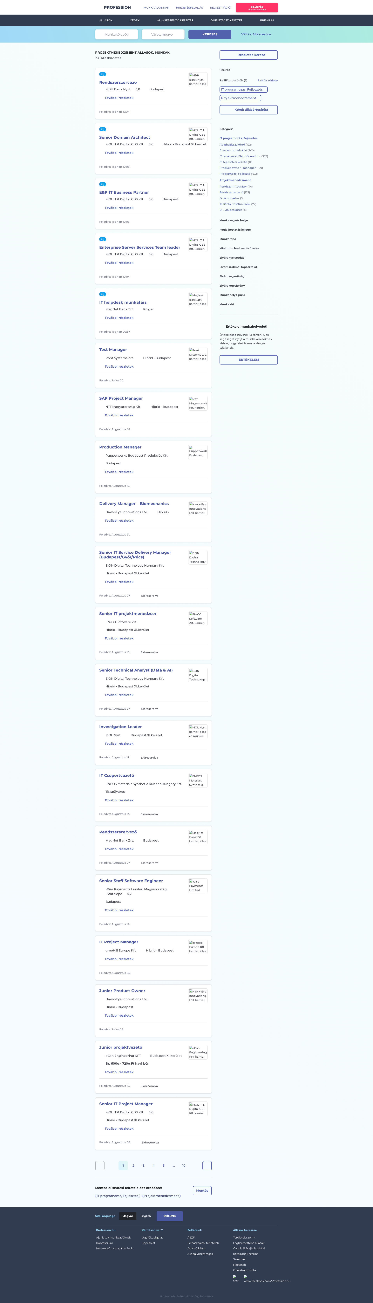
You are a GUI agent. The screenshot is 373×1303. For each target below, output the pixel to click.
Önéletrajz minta (244, 1270)
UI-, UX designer (234, 210)
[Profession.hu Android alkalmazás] (261, 1215)
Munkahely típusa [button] (232, 295)
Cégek (134, 20)
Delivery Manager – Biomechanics (134, 503)
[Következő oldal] (207, 1165)
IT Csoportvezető (116, 775)
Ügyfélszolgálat (152, 1237)
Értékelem (249, 360)
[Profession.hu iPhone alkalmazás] (233, 1215)
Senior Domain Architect (124, 137)
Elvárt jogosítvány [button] (232, 285)
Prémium (267, 20)
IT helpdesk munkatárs (123, 302)
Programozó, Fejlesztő (239, 173)
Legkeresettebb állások (248, 1243)
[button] (244, 89)
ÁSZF (191, 1237)
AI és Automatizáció (237, 150)
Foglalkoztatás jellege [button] (235, 229)
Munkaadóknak (156, 7)
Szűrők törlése (268, 80)
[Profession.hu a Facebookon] (267, 1279)
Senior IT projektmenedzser (128, 613)
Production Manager (120, 447)
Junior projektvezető (120, 1047)
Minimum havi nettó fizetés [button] (239, 248)
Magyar (127, 1216)
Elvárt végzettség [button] (232, 276)
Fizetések (239, 1264)
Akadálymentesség (200, 1254)
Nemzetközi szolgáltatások (114, 1248)
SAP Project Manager (121, 398)
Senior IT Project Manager (126, 1104)
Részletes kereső (251, 55)
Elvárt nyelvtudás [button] (232, 257)
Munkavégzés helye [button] (234, 220)
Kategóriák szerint (245, 1254)
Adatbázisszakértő (236, 144)
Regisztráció (220, 7)
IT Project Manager (118, 942)
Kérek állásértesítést (251, 110)
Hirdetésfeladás (189, 7)
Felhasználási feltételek (203, 1243)
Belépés (257, 8)
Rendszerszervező (118, 82)
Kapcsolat (148, 1243)
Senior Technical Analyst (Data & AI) (136, 670)
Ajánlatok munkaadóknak (113, 1237)
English (145, 1216)
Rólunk (170, 1216)
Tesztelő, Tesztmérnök (238, 204)
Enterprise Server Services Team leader (139, 247)
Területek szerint (244, 1237)
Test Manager (113, 349)
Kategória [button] (227, 129)
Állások (105, 20)
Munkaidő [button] (227, 304)
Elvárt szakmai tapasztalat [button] (238, 267)
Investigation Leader (120, 726)
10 (184, 1165)
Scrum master (232, 198)
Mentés (202, 1190)
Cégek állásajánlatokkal (249, 1248)
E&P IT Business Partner (124, 192)
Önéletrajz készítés (226, 20)
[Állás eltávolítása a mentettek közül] (204, 111)
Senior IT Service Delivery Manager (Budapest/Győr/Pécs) (135, 554)
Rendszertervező (235, 192)
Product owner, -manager (241, 168)
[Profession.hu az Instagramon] (238, 1279)
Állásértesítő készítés (175, 20)
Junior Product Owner (122, 990)
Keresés (209, 34)
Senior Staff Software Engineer (131, 880)
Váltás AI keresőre (256, 34)
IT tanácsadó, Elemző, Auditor (244, 156)
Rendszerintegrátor (236, 186)
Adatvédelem (196, 1248)
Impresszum (104, 1243)
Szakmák (239, 1259)
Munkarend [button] (228, 239)
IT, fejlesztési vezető (237, 162)
